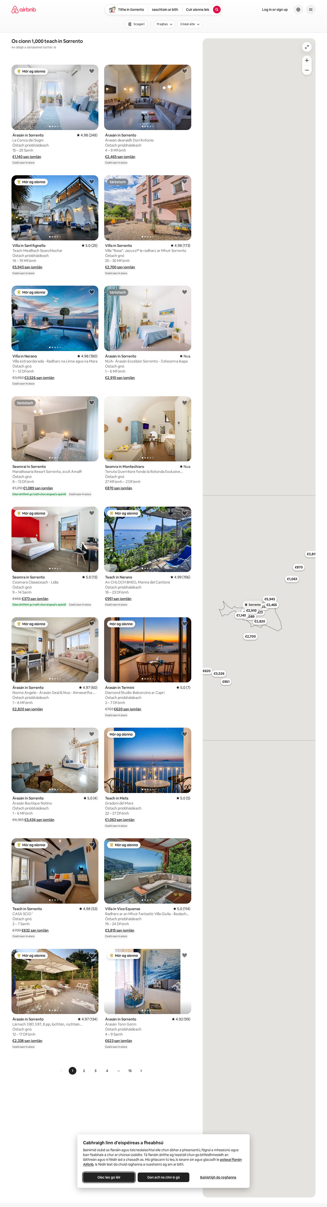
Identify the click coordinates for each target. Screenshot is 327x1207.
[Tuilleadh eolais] (54, 47)
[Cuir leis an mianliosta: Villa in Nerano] (92, 292)
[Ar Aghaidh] (141, 1071)
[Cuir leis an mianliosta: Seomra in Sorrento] (92, 513)
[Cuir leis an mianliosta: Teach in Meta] (184, 734)
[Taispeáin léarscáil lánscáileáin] (307, 47)
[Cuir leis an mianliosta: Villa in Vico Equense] (184, 844)
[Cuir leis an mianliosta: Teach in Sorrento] (92, 844)
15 (130, 1071)
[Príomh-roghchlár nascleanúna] (311, 9)
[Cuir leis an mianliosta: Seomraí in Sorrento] (92, 402)
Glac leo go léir (108, 1177)
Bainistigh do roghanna (218, 1177)
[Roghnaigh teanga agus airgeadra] (298, 9)
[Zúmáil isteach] (307, 60)
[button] (26, 156)
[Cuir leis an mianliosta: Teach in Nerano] (184, 513)
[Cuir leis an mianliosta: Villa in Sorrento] (184, 181)
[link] (61, 1071)
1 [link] (72, 1071)
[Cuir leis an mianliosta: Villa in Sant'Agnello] (92, 181)
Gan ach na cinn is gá (163, 1177)
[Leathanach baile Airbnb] (23, 9)
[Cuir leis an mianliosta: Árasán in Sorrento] (92, 71)
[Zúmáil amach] (307, 70)
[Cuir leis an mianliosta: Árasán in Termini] (184, 623)
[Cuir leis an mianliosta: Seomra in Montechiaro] (184, 402)
